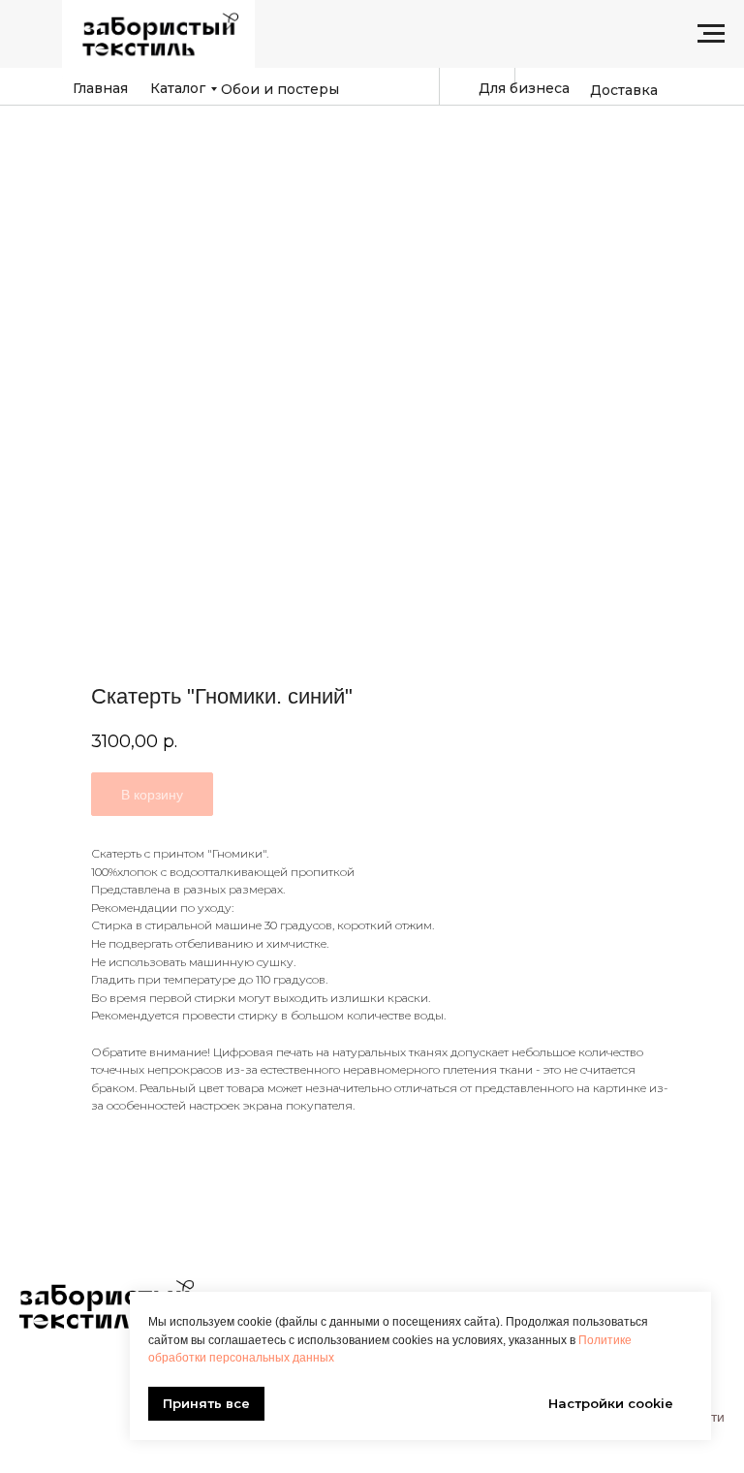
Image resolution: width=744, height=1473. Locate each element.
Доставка (624, 90)
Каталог (177, 88)
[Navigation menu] (711, 34)
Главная (100, 88)
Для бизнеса (524, 88)
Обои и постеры (280, 89)
